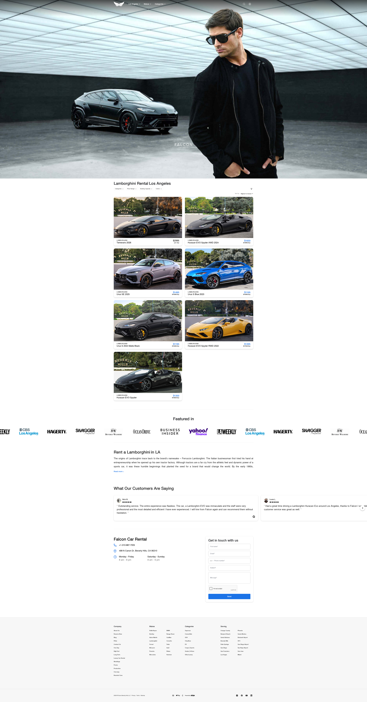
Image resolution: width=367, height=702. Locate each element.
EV (186, 644)
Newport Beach (225, 634)
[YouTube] (246, 695)
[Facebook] (242, 695)
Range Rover (170, 634)
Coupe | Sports (189, 648)
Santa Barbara (225, 637)
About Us (116, 630)
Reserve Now (118, 634)
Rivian (168, 651)
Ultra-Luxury (189, 654)
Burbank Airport (243, 637)
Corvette (169, 641)
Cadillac (168, 637)
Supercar (188, 630)
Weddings (117, 661)
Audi (167, 648)
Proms (116, 665)
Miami (239, 654)
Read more (118, 471)
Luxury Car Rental (119, 658)
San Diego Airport (243, 644)
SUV (186, 637)
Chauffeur (188, 641)
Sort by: (237, 193)
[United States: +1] (211, 560)
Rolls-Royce (153, 630)
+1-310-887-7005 (127, 545)
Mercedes (152, 654)
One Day (116, 648)
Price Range (131, 188)
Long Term (117, 654)
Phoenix (240, 630)
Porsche (151, 651)
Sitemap (143, 695)
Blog (115, 637)
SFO (239, 641)
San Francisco (225, 651)
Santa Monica (242, 634)
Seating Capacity (145, 188)
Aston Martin (153, 637)
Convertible (188, 634)
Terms (138, 695)
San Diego (224, 648)
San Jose (240, 651)
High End (116, 651)
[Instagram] (237, 695)
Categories (118, 188)
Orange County (225, 630)
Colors (158, 188)
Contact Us (117, 644)
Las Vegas (224, 654)
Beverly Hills (224, 641)
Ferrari (151, 644)
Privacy (133, 695)
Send (229, 596)
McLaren (152, 648)
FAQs (115, 641)
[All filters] (251, 189)
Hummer (169, 654)
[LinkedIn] (251, 695)
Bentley (151, 634)
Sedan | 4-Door (189, 651)
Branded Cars (118, 675)
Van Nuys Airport (243, 648)
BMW (168, 630)
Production (117, 668)
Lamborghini (153, 641)
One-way (116, 672)
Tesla (168, 644)
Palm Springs (225, 644)
